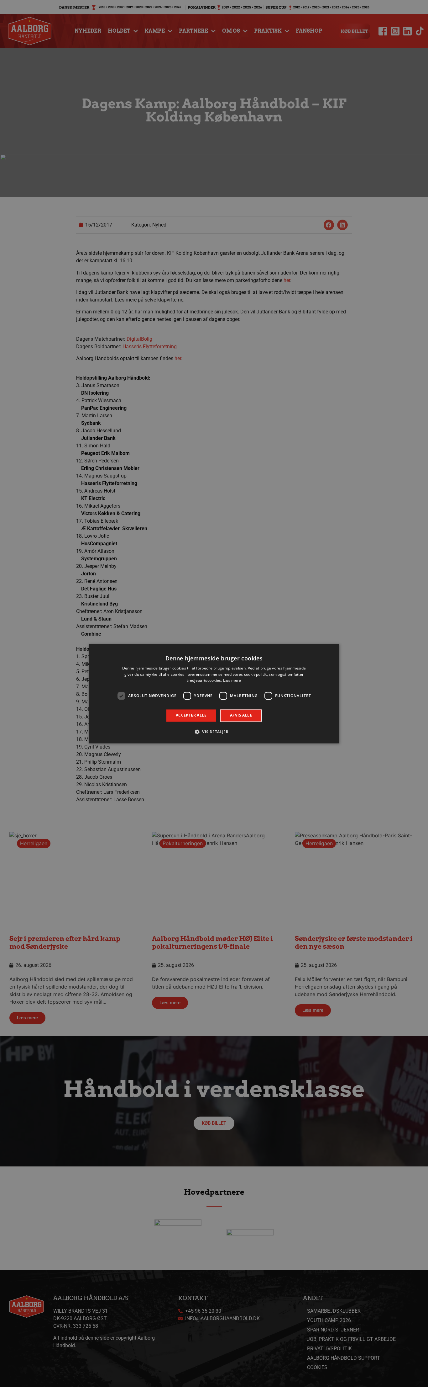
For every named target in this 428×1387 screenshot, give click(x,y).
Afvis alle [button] (241, 715)
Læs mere (232, 680)
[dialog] (214, 693)
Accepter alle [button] (191, 715)
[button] (214, 731)
